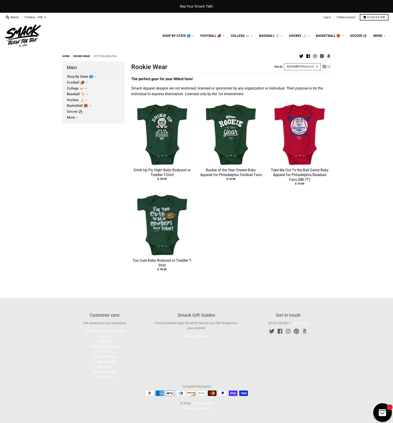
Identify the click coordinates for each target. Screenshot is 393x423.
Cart (376, 17)
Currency (30, 17)
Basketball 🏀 (77, 106)
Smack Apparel (202, 403)
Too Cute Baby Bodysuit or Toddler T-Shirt (162, 262)
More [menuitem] (377, 35)
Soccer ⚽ (75, 111)
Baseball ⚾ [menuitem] (269, 35)
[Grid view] (324, 67)
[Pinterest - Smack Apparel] (322, 56)
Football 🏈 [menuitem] (210, 35)
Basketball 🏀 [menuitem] (328, 35)
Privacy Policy (105, 351)
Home (66, 56)
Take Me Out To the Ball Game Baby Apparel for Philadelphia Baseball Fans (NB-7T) (300, 175)
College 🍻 (75, 88)
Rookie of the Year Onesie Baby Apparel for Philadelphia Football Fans (231, 172)
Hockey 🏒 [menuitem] (297, 35)
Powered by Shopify (197, 408)
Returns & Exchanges (105, 346)
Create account (346, 17)
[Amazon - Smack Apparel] (329, 56)
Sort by (279, 66)
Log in (327, 17)
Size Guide (105, 366)
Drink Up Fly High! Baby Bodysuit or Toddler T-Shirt (162, 172)
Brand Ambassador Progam (105, 331)
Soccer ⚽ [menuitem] (358, 35)
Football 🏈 (76, 82)
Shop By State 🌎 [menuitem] (176, 35)
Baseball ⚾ (76, 94)
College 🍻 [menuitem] (240, 35)
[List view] (329, 67)
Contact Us (105, 341)
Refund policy (104, 377)
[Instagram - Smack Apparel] (315, 56)
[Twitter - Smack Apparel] (301, 56)
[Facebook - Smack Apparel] (308, 56)
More (71, 117)
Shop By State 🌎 (80, 77)
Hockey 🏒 (75, 100)
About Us (104, 336)
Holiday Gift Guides (196, 336)
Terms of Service (104, 356)
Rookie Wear (81, 56)
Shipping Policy (105, 361)
